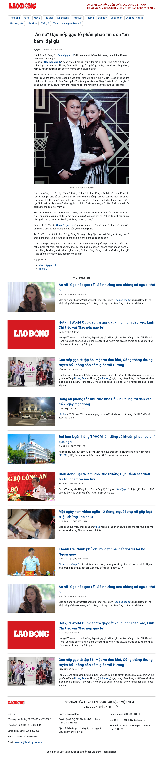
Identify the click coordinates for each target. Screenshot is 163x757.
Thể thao (48, 17)
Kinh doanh (63, 17)
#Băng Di (43, 268)
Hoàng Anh (80, 378)
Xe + (55, 23)
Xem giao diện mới (71, 23)
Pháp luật (77, 17)
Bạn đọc (102, 17)
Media (37, 17)
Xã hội (27, 17)
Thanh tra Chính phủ (69, 564)
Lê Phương (104, 378)
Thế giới (45, 23)
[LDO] (31, 297)
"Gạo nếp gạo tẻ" (122, 300)
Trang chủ (14, 17)
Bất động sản (16, 23)
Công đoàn (116, 17)
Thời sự (90, 17)
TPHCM (63, 455)
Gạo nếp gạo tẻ (66, 55)
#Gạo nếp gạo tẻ (47, 265)
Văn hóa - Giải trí (134, 17)
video (97, 526)
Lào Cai (62, 414)
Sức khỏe (32, 23)
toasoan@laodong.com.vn (28, 742)
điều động (120, 489)
